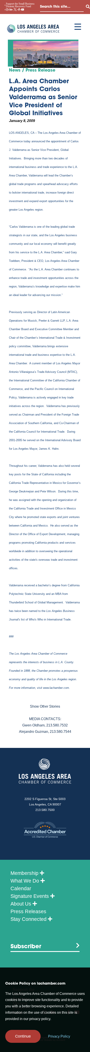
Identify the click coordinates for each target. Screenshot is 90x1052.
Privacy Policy (59, 1036)
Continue (23, 1036)
